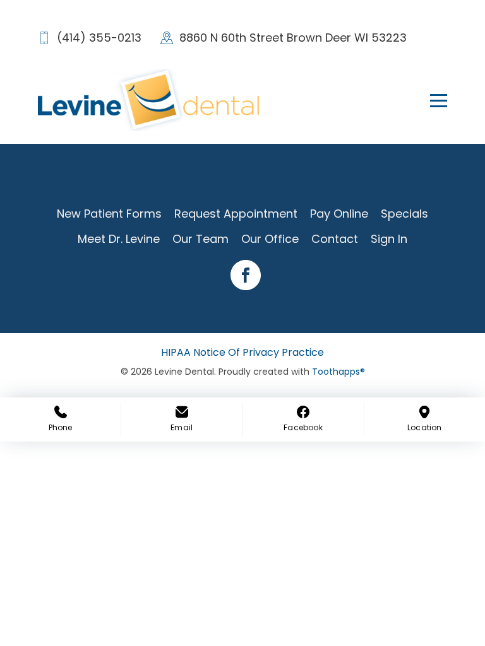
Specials (404, 213)
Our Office (270, 239)
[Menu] (431, 100)
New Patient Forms (109, 213)
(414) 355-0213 (99, 37)
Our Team (200, 239)
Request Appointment (235, 213)
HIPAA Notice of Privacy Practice (242, 353)
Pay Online (339, 213)
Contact (334, 239)
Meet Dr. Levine (119, 239)
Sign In (389, 239)
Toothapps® (338, 371)
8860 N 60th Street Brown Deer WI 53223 (293, 37)
